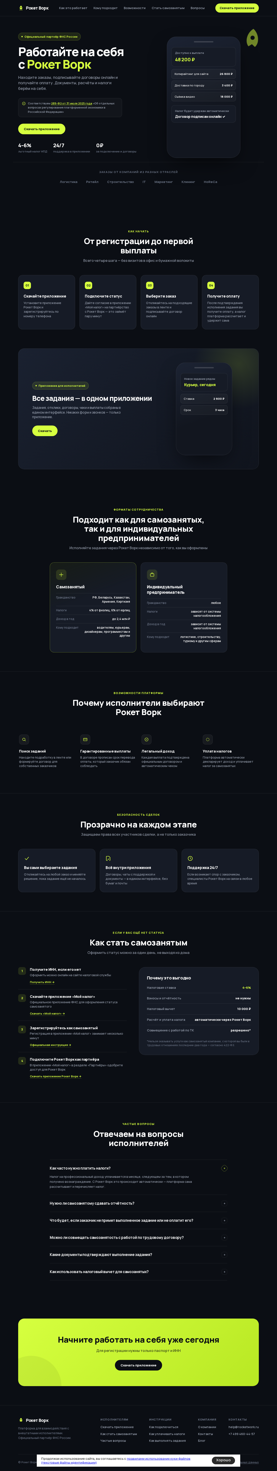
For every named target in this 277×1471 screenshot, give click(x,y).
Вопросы (198, 8)
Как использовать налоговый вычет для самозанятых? (137, 1271)
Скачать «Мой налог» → (47, 1013)
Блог (201, 1441)
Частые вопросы (113, 1441)
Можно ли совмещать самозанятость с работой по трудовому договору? (137, 1237)
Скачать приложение (237, 8)
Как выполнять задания (167, 1441)
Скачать (45, 431)
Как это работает (73, 8)
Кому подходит (105, 8)
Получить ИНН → (42, 982)
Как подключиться (163, 1427)
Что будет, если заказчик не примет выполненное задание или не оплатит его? (137, 1220)
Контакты (205, 1434)
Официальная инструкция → (50, 1045)
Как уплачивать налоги (167, 1434)
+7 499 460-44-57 (242, 1434)
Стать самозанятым (168, 8)
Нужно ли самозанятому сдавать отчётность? (137, 1203)
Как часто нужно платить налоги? (138, 1168)
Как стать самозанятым (118, 1434)
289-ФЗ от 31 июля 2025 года (71, 103)
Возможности (135, 8)
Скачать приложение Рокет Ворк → (55, 1076)
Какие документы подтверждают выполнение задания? (137, 1254)
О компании (207, 1427)
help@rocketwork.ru (244, 1427)
